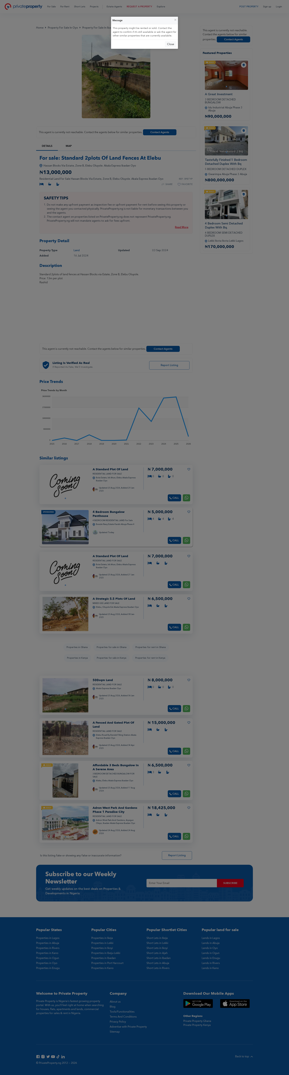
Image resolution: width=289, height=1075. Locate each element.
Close (170, 44)
